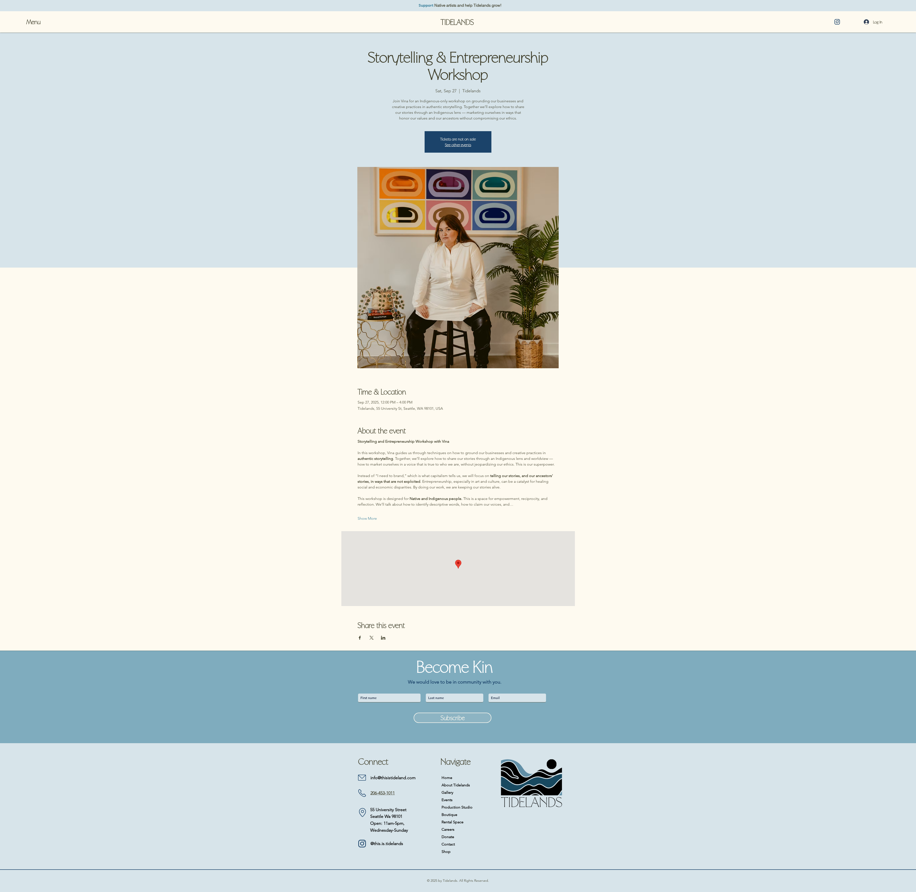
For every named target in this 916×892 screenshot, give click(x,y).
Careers (448, 829)
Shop (446, 851)
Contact (448, 844)
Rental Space (452, 822)
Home (447, 777)
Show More (367, 518)
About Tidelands (456, 785)
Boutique (449, 814)
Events (447, 800)
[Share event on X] (371, 638)
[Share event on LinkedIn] (383, 638)
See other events (458, 144)
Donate (448, 837)
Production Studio (457, 807)
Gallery (447, 792)
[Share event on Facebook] (360, 638)
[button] (34, 22)
